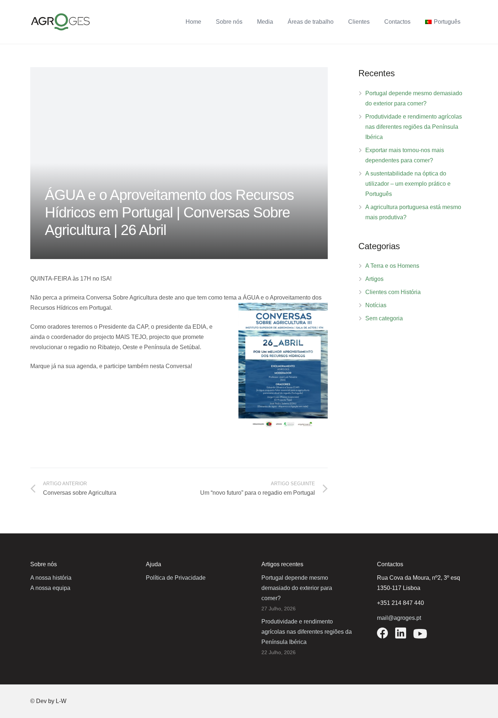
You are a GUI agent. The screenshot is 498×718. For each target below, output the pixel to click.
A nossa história (50, 578)
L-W (61, 701)
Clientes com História (393, 292)
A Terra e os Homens (392, 266)
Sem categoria (384, 318)
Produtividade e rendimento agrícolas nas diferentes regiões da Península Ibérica (413, 126)
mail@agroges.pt (399, 618)
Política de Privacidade (176, 578)
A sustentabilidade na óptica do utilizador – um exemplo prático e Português (408, 183)
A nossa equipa (50, 588)
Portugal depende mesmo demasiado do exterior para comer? (296, 588)
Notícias (375, 305)
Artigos (374, 279)
